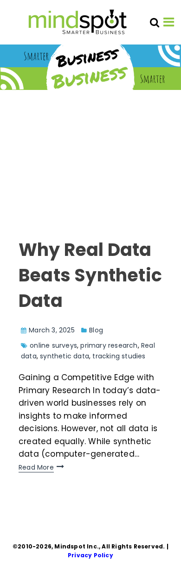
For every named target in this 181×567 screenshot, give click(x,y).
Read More (36, 467)
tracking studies (118, 356)
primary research (108, 345)
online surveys (53, 345)
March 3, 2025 (52, 330)
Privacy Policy (90, 555)
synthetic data (64, 356)
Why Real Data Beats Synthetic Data (90, 275)
